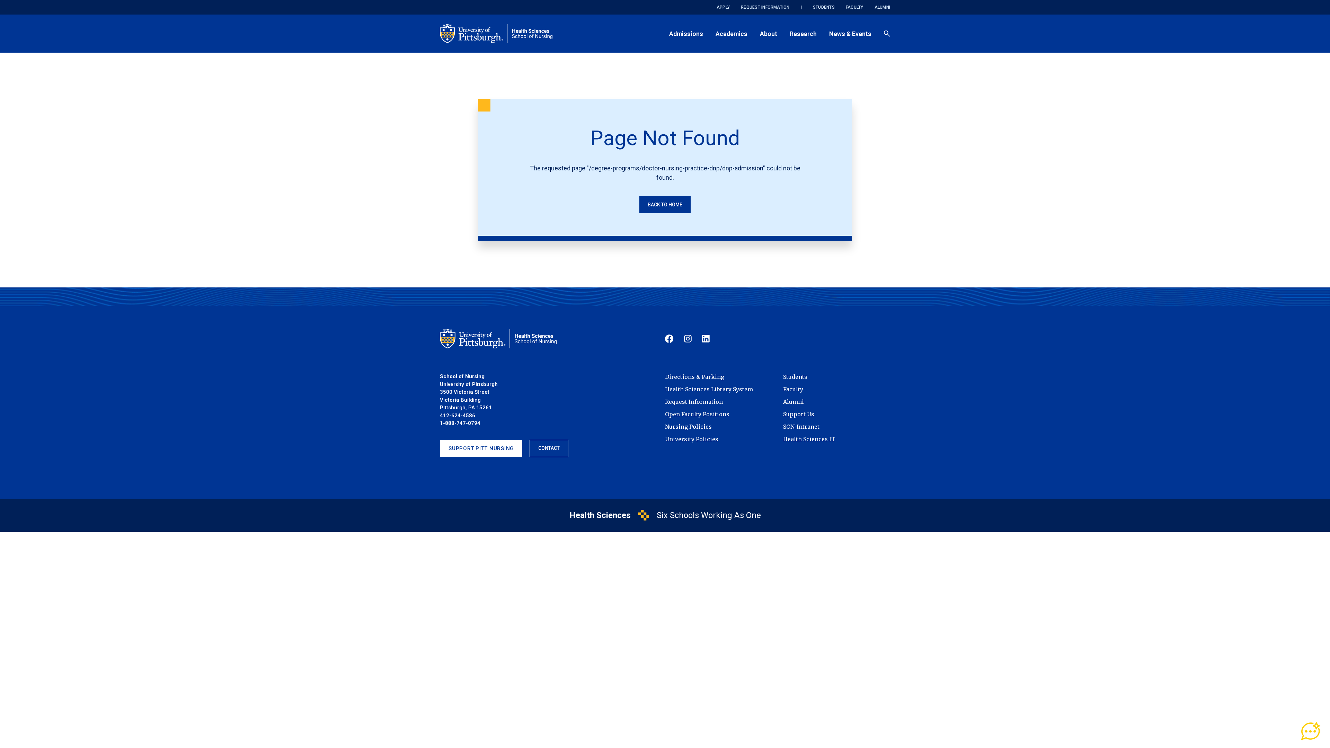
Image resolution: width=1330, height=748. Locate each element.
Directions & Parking (694, 376)
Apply (723, 7)
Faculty (854, 7)
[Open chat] (1311, 731)
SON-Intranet (801, 426)
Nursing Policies (688, 426)
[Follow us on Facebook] (669, 339)
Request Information (765, 7)
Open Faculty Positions (697, 414)
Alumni (882, 7)
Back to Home (665, 204)
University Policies (691, 439)
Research (803, 33)
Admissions (686, 33)
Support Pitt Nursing (481, 448)
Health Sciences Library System (709, 389)
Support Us (798, 414)
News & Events (850, 33)
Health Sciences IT (809, 439)
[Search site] (887, 33)
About (768, 33)
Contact (549, 448)
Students (824, 7)
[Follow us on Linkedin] (706, 338)
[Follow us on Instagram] (688, 338)
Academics (731, 33)
